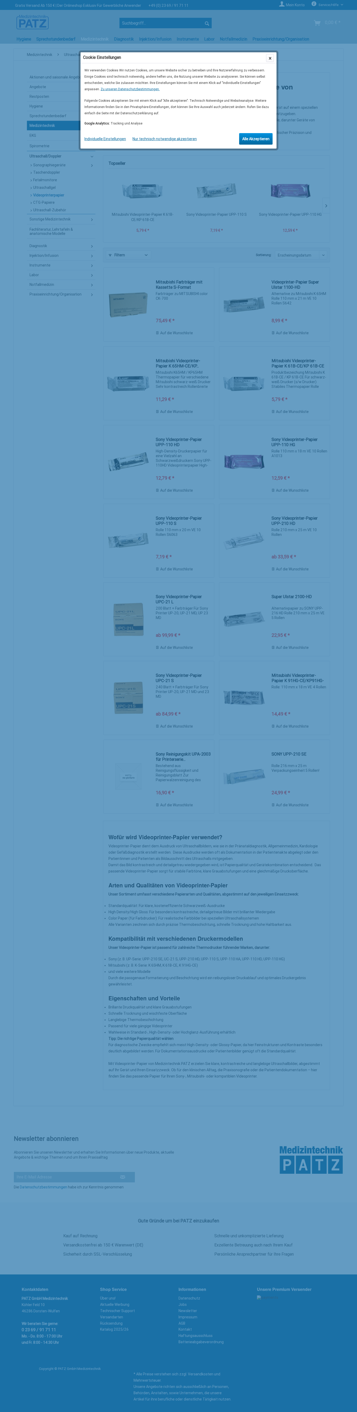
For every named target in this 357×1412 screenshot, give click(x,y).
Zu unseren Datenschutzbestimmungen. (130, 89)
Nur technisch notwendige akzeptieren (165, 139)
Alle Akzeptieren (255, 139)
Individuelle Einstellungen (105, 139)
